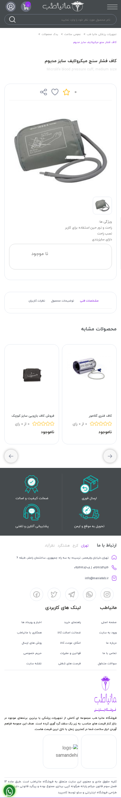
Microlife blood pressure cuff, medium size (82, 69)
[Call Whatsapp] (9, 791)
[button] (11, 456)
